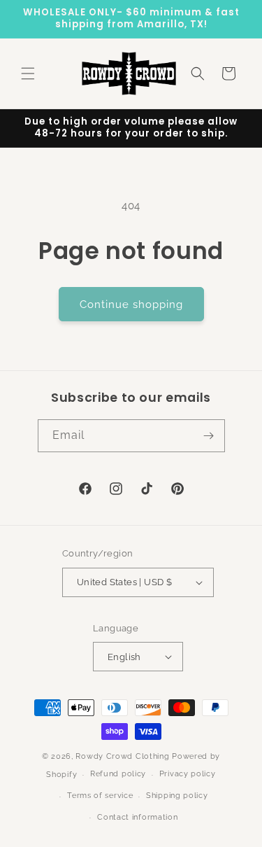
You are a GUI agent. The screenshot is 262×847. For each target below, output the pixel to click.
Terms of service (100, 795)
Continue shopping (131, 304)
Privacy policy (187, 773)
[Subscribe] (209, 435)
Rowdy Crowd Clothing (122, 756)
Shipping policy (177, 795)
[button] (28, 73)
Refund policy (118, 773)
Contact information (137, 817)
